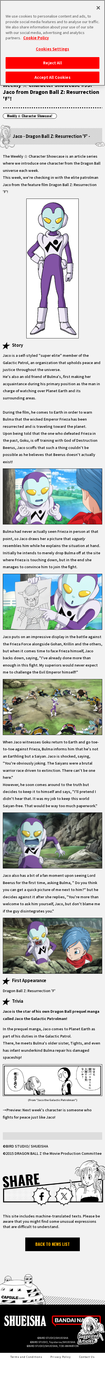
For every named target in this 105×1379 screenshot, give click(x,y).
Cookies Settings (52, 49)
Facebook (41, 1197)
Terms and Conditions (26, 1357)
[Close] (98, 8)
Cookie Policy (36, 37)
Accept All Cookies (52, 77)
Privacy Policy (60, 1357)
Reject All (52, 62)
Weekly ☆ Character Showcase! (29, 115)
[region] (52, 43)
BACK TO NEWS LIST (52, 1244)
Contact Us (87, 1357)
